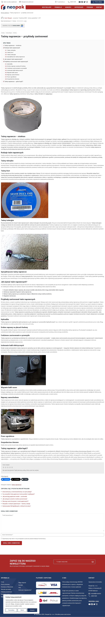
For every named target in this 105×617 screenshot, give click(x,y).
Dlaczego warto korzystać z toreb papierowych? (15, 501)
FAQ (19, 587)
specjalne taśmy (68, 141)
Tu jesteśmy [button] (60, 2)
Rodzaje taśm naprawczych (12, 48)
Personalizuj (11, 610)
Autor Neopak (8, 18)
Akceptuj (32, 610)
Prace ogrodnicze (11, 77)
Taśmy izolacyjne (11, 54)
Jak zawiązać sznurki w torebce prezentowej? (14, 499)
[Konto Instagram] (87, 2)
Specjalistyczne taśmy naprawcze (16, 57)
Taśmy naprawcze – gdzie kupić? (13, 81)
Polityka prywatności (6, 592)
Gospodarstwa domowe (13, 79)
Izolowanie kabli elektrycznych (15, 70)
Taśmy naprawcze (16, 485)
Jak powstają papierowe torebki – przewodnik (14, 496)
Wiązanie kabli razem (12, 72)
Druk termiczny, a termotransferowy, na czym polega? (17, 492)
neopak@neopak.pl (96, 593)
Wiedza (14, 32)
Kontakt (20, 585)
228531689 (73, 2)
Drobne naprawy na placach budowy (16, 66)
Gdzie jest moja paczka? (25, 590)
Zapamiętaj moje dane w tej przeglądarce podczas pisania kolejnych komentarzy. (24, 539)
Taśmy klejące (9, 32)
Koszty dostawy (5, 584)
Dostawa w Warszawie (7, 587)
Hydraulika (9, 64)
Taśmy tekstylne (11, 50)
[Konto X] (85, 2)
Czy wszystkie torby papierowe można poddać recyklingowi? (18, 494)
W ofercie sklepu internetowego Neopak (80, 451)
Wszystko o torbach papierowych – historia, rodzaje (16, 504)
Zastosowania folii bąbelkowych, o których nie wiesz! (16, 506)
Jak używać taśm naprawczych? (13, 59)
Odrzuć (22, 610)
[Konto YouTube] (80, 2)
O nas (2, 582)
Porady (2, 32)
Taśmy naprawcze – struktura (12, 45)
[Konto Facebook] (82, 2)
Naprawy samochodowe (13, 74)
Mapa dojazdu (22, 583)
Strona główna (5, 13)
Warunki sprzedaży (6, 589)
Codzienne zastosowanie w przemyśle (17, 68)
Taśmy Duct (10, 52)
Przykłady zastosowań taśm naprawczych (16, 61)
